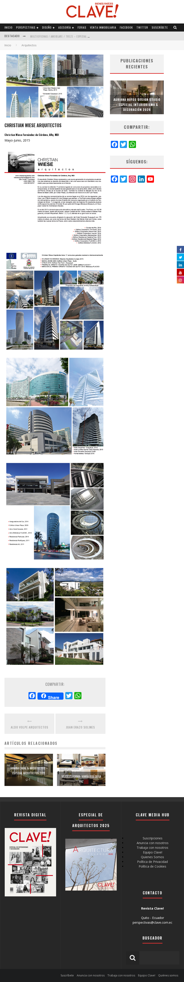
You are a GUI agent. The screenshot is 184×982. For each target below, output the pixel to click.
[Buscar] (175, 27)
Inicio (8, 27)
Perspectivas (25, 27)
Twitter (142, 27)
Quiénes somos (168, 975)
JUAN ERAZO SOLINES (80, 727)
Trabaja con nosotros (152, 847)
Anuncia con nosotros (153, 843)
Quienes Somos (152, 857)
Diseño (47, 27)
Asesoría (64, 27)
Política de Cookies (152, 866)
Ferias (82, 27)
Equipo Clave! (152, 852)
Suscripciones (152, 838)
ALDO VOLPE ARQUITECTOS (29, 727)
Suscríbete (160, 27)
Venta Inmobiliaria (103, 27)
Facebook (126, 27)
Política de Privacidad (152, 862)
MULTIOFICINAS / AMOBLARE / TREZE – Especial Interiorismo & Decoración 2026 (80, 36)
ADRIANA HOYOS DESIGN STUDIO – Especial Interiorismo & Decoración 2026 (137, 104)
